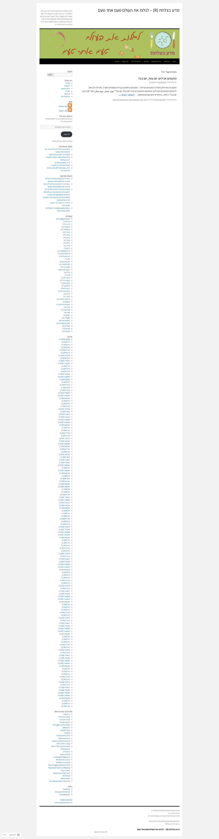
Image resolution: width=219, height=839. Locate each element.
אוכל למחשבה (65, 730)
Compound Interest (62, 792)
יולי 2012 (67, 636)
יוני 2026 (67, 344)
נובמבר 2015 (65, 529)
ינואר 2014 (66, 588)
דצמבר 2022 (65, 414)
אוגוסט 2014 (66, 569)
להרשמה (66, 134)
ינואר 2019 (66, 478)
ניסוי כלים (66, 288)
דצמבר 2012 (65, 623)
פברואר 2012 (65, 650)
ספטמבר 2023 (65, 395)
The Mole (66, 789)
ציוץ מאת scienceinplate (63, 802)
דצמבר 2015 (65, 527)
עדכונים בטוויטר (66, 800)
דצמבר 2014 (65, 559)
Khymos (66, 714)
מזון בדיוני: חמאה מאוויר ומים (60, 154)
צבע (68, 307)
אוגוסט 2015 (65, 537)
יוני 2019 (67, 476)
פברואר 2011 (65, 682)
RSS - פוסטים (63, 106)
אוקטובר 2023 (65, 393)
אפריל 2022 (66, 433)
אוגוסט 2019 (66, 473)
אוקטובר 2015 (65, 532)
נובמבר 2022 (65, 417)
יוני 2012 (67, 639)
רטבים (68, 315)
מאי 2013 (66, 610)
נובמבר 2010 (65, 690)
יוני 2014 (67, 575)
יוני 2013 (67, 607)
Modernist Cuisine (63, 760)
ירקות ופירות (65, 270)
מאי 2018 (67, 492)
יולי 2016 (67, 510)
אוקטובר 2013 (65, 596)
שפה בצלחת (124, 99)
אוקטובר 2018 (65, 484)
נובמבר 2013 (65, 594)
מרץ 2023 (66, 406)
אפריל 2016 (66, 519)
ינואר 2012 (66, 652)
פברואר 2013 (65, 618)
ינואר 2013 (66, 620)
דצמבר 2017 (65, 497)
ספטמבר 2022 (65, 422)
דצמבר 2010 (65, 687)
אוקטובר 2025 (65, 363)
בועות (68, 235)
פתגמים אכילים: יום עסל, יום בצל (157, 78)
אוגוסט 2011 (66, 666)
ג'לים (68, 243)
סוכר (68, 296)
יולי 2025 (67, 366)
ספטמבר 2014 (65, 567)
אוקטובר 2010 (65, 693)
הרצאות (167, 61)
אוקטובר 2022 (65, 419)
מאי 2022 (66, 430)
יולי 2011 (67, 668)
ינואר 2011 (66, 685)
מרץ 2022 (66, 436)
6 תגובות (116, 99)
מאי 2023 (66, 403)
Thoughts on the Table (61, 725)
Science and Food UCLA (61, 741)
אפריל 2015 (66, 548)
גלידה (68, 245)
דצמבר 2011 (65, 655)
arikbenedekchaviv (62, 208)
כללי (68, 272)
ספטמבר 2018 (65, 486)
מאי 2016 (66, 516)
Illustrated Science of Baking (59, 768)
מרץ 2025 (66, 371)
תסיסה (67, 331)
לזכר (68, 275)
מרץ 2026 (66, 353)
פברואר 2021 (65, 454)
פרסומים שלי (136, 61)
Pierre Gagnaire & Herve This (59, 765)
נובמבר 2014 (65, 561)
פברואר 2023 (65, 409)
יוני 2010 (67, 703)
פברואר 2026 (65, 355)
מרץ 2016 (66, 521)
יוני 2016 (67, 513)
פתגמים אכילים (160, 99)
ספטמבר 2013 (65, 599)
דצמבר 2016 (65, 502)
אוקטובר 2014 (65, 564)
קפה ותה (67, 310)
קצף (68, 312)
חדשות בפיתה (65, 253)
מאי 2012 (66, 642)
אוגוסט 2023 (65, 398)
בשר (68, 240)
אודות (117, 61)
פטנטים (67, 302)
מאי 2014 (66, 577)
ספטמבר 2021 (65, 444)
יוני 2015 (67, 543)
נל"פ (68, 294)
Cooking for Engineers (61, 757)
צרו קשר (125, 61)
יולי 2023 (67, 401)
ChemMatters (64, 794)
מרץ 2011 (66, 679)
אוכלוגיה (67, 733)
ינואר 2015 (66, 556)
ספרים (146, 61)
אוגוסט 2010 (66, 698)
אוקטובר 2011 (65, 660)
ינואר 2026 (66, 358)
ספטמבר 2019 (65, 470)
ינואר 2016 (66, 524)
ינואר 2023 (66, 411)
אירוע (68, 224)
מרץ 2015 (66, 551)
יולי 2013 (67, 604)
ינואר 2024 (66, 390)
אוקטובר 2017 (65, 500)
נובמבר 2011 (65, 658)
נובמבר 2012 (65, 626)
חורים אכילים (65, 256)
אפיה (68, 232)
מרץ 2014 (66, 583)
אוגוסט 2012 (66, 634)
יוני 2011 (67, 671)
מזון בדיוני (66, 280)
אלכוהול (67, 227)
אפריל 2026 (66, 350)
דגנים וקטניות (65, 251)
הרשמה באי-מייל (65, 116)
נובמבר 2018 (65, 481)
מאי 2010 (66, 706)
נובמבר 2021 (65, 441)
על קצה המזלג (65, 299)
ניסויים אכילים (65, 291)
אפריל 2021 (66, 449)
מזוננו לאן (66, 283)
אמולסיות (66, 229)
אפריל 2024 (66, 385)
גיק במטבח (66, 727)
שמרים (67, 326)
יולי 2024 (67, 382)
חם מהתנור (66, 264)
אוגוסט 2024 (65, 379)
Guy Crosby (65, 770)
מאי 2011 (67, 674)
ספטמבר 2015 (65, 535)
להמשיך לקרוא (127, 94)
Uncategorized (62, 219)
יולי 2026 (67, 342)
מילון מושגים (156, 61)
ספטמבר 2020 (65, 465)
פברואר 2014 (65, 585)
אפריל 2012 (66, 644)
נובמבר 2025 (65, 361)
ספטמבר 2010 (65, 695)
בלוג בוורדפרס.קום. (100, 832)
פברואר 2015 (65, 553)
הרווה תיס (66, 751)
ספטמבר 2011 (65, 663)
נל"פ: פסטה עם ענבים (62, 162)
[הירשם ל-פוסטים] (70, 106)
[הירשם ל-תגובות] (70, 111)
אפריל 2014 (66, 580)
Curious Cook (65, 719)
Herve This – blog (63, 743)
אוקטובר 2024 (65, 374)
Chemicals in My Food (61, 773)
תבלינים (67, 328)
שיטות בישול (66, 320)
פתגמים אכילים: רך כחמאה (60, 165)
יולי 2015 (67, 540)
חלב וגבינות (66, 261)
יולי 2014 (67, 572)
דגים (68, 248)
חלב (68, 259)
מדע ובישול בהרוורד (63, 735)
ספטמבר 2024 (65, 377)
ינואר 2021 (66, 457)
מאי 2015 (66, 545)
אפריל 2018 (66, 494)
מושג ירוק (66, 278)
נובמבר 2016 (65, 505)
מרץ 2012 (66, 647)
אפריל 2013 (66, 612)
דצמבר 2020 (65, 460)
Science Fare (65, 754)
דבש (141, 99)
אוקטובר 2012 (65, 628)
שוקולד (67, 318)
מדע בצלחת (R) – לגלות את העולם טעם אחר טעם (139, 10)
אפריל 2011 (66, 677)
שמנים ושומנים (64, 323)
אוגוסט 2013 (66, 602)
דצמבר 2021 (65, 438)
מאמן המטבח (65, 778)
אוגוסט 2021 (66, 446)
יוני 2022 (67, 427)
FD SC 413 (66, 776)
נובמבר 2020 (65, 462)
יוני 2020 (67, 468)
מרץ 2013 (66, 615)
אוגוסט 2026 (65, 339)
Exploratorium (64, 738)
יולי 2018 (67, 489)
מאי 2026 (66, 347)
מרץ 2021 (66, 452)
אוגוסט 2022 (65, 425)
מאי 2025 (66, 369)
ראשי (174, 61)
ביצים (68, 237)
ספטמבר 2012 (65, 631)
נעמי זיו (151, 82)
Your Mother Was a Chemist (59, 781)
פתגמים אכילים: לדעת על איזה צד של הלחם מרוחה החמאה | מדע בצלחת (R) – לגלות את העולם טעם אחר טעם (56, 192)
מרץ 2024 (66, 387)
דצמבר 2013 (65, 591)
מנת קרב (67, 286)
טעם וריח (67, 267)
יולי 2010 (67, 701)
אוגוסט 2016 (66, 508)
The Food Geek (64, 717)
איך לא (67, 221)
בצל (145, 99)
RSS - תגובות (63, 111)
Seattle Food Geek (63, 762)
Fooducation (65, 722)
